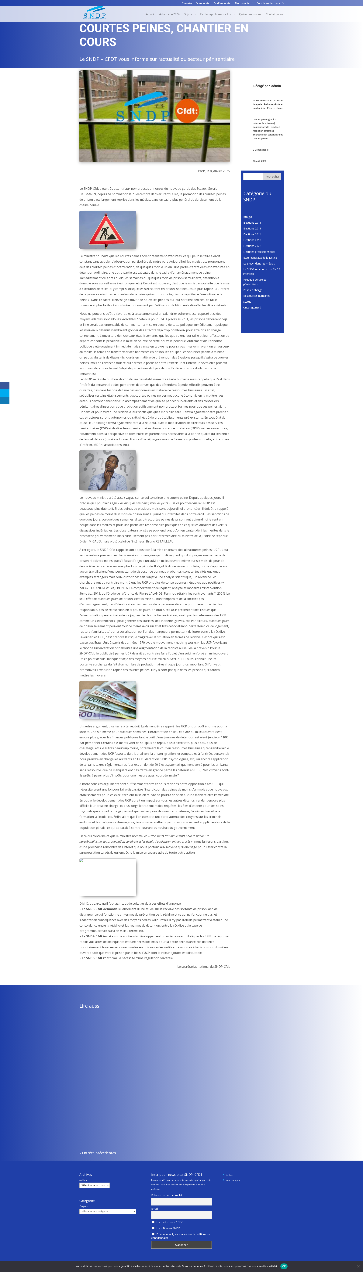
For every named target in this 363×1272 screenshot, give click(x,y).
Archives (83, 1180)
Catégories (83, 1206)
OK (284, 1266)
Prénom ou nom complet (166, 1195)
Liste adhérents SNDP (169, 1222)
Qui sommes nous (250, 14)
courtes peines (260, 119)
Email (154, 1208)
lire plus (87, 1043)
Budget (247, 216)
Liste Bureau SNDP (168, 1228)
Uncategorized (252, 307)
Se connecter (203, 3)
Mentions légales (233, 1180)
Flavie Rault (94, 1033)
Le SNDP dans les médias (259, 263)
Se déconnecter (223, 3)
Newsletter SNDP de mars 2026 (102, 1027)
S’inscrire (187, 3)
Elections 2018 (252, 240)
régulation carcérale (263, 131)
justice (272, 119)
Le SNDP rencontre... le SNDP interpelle (139, 1033)
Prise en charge (275, 108)
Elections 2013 (252, 228)
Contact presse (275, 14)
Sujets (188, 14)
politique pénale (261, 127)
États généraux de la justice (260, 257)
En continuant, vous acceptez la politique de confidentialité (180, 1236)
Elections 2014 (252, 234)
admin (276, 86)
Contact (229, 1175)
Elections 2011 (252, 222)
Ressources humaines (256, 295)
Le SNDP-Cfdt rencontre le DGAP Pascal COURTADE (114, 1072)
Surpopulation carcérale (265, 134)
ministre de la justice (263, 123)
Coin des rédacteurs (268, 3)
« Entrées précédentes (97, 1153)
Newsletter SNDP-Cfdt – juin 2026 (103, 1117)
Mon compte (242, 3)
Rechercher (272, 176)
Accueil (150, 14)
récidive (274, 127)
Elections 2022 (252, 246)
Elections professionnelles (215, 14)
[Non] (358, 1266)
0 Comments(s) (260, 150)
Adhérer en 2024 (169, 14)
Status (247, 301)
